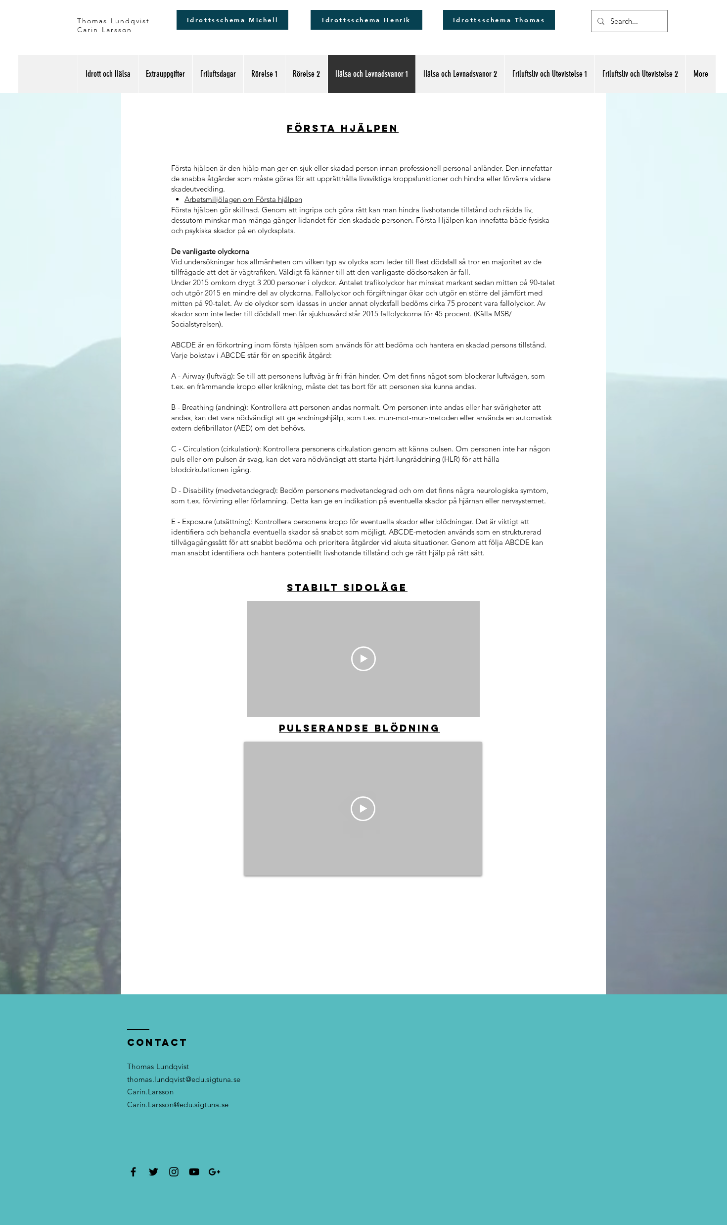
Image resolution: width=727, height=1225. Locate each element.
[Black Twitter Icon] (153, 1172)
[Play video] (363, 658)
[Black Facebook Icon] (133, 1172)
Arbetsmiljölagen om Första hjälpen (243, 199)
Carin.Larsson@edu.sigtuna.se (177, 1104)
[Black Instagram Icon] (174, 1172)
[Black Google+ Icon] (214, 1172)
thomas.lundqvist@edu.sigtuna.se (183, 1079)
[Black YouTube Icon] (194, 1172)
